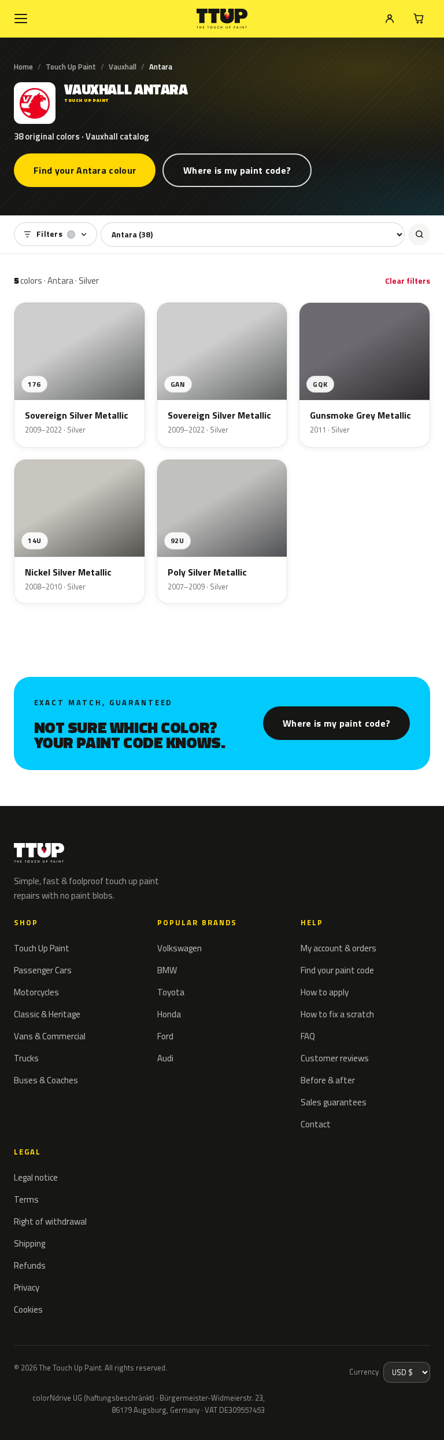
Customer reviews (335, 1058)
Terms (26, 1199)
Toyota (170, 992)
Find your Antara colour (85, 170)
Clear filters (407, 280)
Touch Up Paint (71, 66)
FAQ (308, 1036)
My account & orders (338, 948)
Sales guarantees (334, 1102)
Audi (165, 1058)
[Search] (419, 234)
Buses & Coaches (46, 1080)
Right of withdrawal (50, 1221)
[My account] (389, 18)
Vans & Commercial (50, 1036)
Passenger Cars (43, 970)
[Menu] (20, 18)
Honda (169, 1014)
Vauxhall (122, 66)
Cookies (28, 1309)
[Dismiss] (51, 1415)
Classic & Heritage (47, 1014)
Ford (165, 1036)
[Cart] (418, 18)
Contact (316, 1124)
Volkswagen (179, 948)
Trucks (26, 1058)
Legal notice (36, 1177)
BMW (167, 970)
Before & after (328, 1080)
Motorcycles (36, 992)
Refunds (30, 1265)
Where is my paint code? (237, 170)
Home (23, 66)
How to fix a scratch (337, 1014)
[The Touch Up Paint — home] (222, 19)
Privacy (26, 1287)
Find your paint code (337, 970)
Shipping (29, 1243)
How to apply (325, 992)
